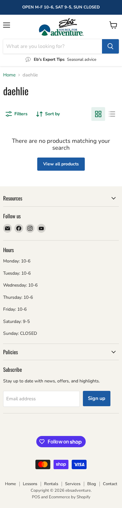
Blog (91, 484)
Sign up (96, 398)
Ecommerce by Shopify (69, 497)
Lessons (30, 484)
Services (72, 484)
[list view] (112, 114)
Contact (110, 484)
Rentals (51, 484)
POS (36, 497)
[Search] (110, 46)
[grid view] (98, 114)
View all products (61, 164)
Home (9, 75)
